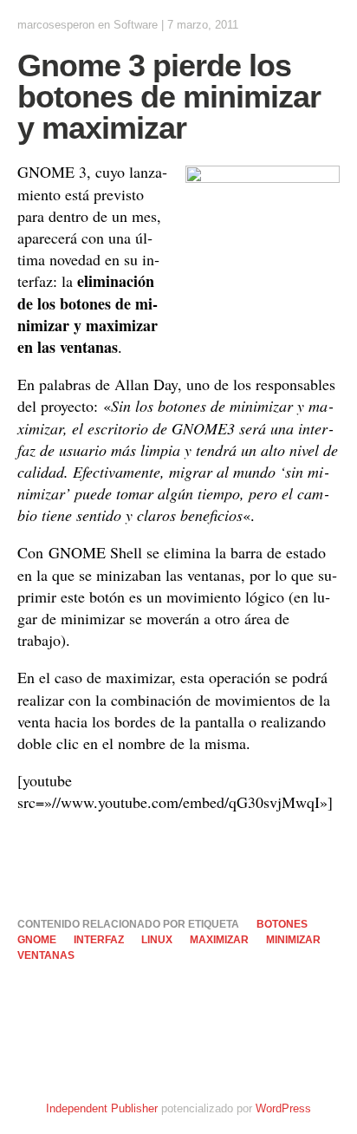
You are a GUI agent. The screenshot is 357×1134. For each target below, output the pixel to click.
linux (156, 940)
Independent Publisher (102, 1108)
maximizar (219, 940)
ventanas (46, 955)
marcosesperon (55, 24)
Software (136, 24)
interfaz (99, 940)
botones (282, 924)
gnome (36, 940)
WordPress (283, 1108)
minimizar (293, 940)
